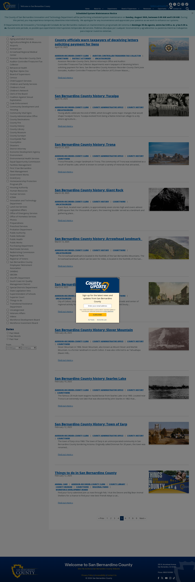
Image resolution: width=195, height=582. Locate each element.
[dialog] (97, 300)
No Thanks (91, 320)
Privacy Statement (108, 311)
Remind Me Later (102, 320)
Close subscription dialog (118, 277)
